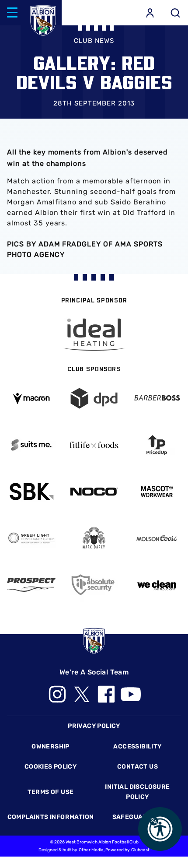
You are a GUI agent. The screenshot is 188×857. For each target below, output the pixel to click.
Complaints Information (50, 817)
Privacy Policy (94, 726)
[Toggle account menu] (150, 12)
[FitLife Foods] (94, 445)
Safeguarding (137, 817)
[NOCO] (94, 492)
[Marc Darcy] (94, 538)
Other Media (91, 850)
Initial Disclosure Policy (137, 791)
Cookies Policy (50, 766)
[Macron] (31, 398)
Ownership (50, 746)
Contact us (137, 766)
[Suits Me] (31, 445)
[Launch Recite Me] (160, 829)
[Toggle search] (175, 12)
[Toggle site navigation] (12, 12)
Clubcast (140, 850)
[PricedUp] (156, 445)
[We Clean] (156, 584)
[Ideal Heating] (94, 335)
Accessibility (137, 746)
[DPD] (94, 398)
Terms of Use (51, 792)
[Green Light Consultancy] (31, 538)
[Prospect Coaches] (31, 584)
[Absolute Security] (94, 584)
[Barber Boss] (156, 398)
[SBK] (31, 491)
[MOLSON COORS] (156, 538)
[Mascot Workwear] (156, 491)
